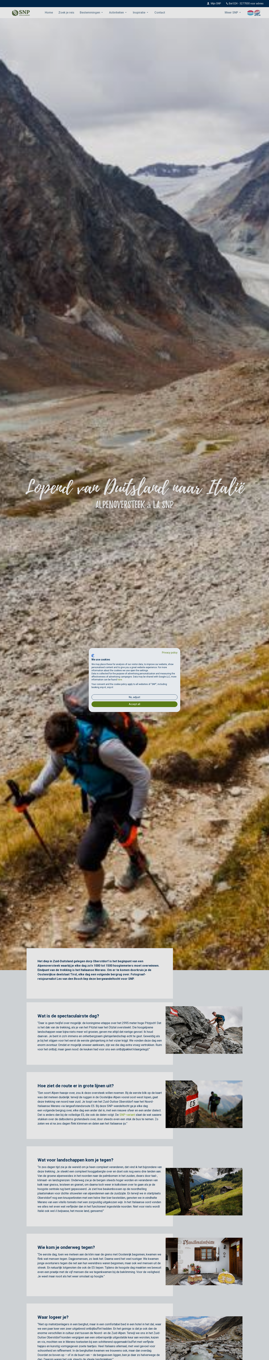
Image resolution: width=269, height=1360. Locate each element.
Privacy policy (170, 652)
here (119, 679)
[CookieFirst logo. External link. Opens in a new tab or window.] (92, 655)
